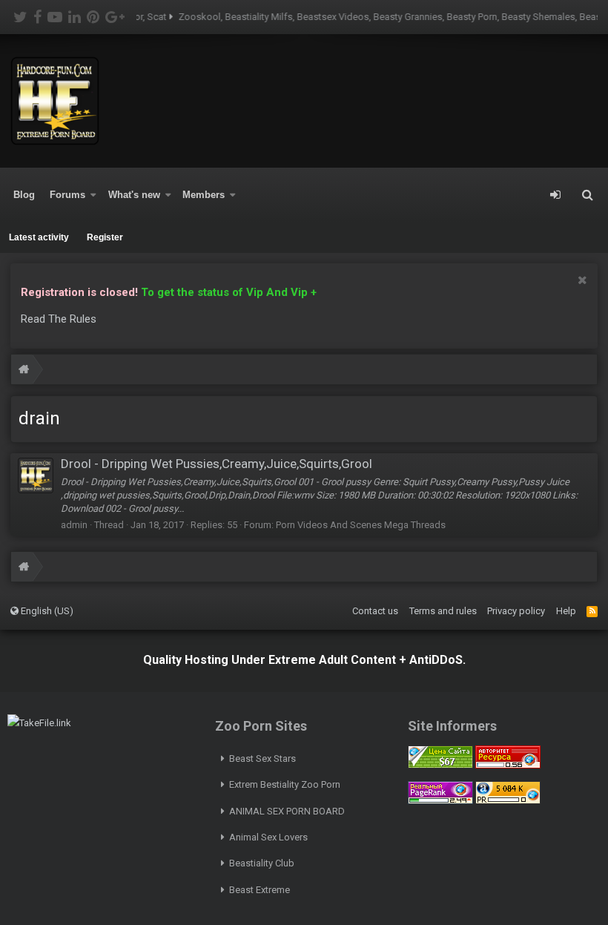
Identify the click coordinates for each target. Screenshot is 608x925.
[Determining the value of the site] (440, 765)
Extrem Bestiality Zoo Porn (284, 784)
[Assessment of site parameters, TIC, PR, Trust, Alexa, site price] (508, 800)
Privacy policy (516, 610)
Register (105, 237)
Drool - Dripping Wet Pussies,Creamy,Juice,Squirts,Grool (216, 463)
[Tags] (24, 371)
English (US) (46, 610)
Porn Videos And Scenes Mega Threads (361, 524)
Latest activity (39, 237)
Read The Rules (58, 319)
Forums (67, 194)
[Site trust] (508, 765)
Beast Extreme (259, 889)
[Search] (587, 195)
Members (203, 194)
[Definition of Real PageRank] (440, 800)
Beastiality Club (261, 863)
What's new (134, 194)
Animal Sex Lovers (268, 837)
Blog (24, 194)
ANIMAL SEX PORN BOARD (287, 811)
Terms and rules (443, 610)
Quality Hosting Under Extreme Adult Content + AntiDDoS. (304, 660)
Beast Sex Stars (262, 758)
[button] (93, 195)
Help (566, 610)
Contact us (375, 610)
